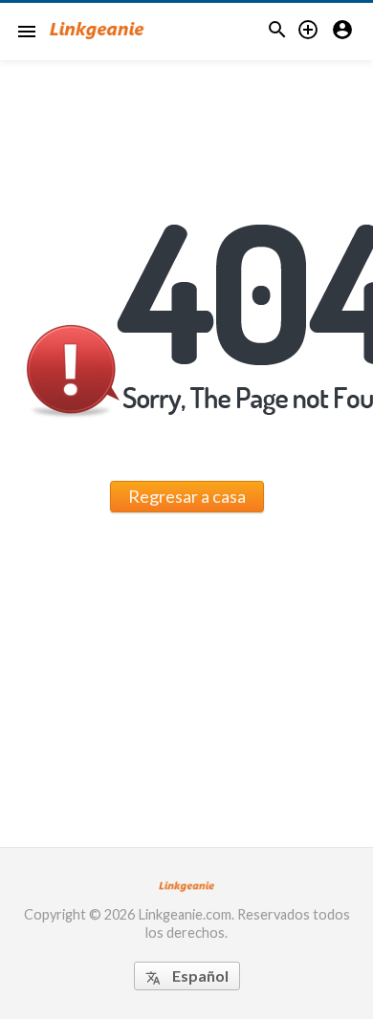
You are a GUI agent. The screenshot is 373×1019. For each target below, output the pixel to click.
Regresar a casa (187, 496)
